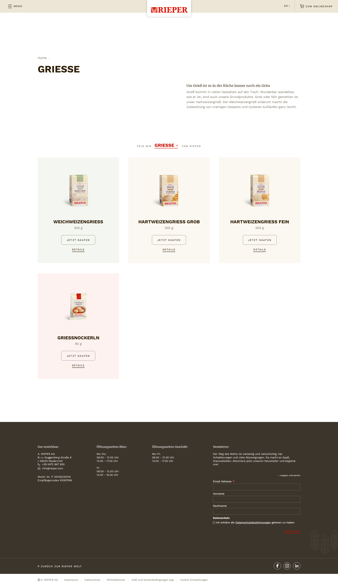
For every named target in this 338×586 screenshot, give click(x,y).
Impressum (71, 579)
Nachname (220, 505)
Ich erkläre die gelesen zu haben (255, 522)
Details (78, 249)
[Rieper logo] (169, 6)
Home (42, 58)
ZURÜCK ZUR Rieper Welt (61, 566)
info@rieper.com (52, 468)
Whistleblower (116, 579)
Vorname (218, 493)
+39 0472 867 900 (53, 464)
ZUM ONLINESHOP (318, 6)
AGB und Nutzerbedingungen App (153, 579)
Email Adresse (224, 481)
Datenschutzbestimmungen (253, 522)
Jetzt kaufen (78, 240)
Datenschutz (92, 579)
